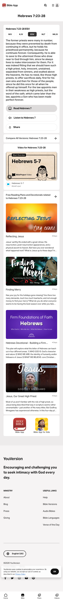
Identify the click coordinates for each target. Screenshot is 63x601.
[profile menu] (55, 5)
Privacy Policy (20, 574)
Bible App (19, 432)
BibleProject (16, 186)
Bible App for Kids (42, 432)
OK (54, 571)
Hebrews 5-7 (20, 183)
